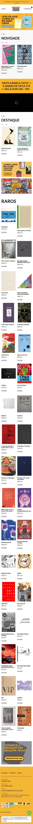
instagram (4, 773)
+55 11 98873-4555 (6, 786)
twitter (19, 773)
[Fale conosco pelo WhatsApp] (29, 813)
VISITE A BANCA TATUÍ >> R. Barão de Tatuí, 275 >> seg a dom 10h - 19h (16, 86)
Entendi (5, 821)
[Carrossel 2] (16, 186)
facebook (12, 773)
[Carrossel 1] (16, 169)
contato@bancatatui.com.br (12, 790)
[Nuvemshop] (5, 812)
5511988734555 (5, 781)
